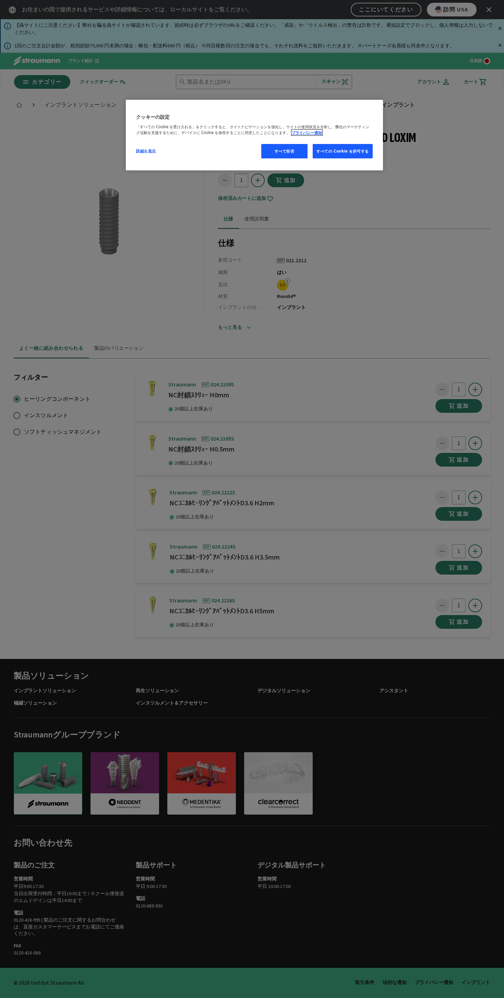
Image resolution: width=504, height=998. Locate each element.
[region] (254, 135)
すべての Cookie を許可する (342, 151)
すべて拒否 (285, 151)
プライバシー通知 (307, 132)
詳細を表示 (146, 150)
